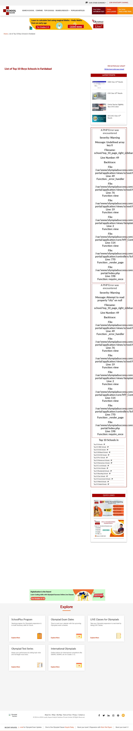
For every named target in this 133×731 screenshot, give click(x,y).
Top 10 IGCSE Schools (100, 455)
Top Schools (49, 10)
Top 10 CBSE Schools (100, 447)
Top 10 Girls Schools (100, 468)
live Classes (111, 10)
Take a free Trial (125, 10)
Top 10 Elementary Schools (102, 463)
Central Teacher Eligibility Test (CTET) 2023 (115, 101)
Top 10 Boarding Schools (101, 473)
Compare (39, 10)
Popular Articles (78, 10)
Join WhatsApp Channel (118, 2)
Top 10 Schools (98, 444)
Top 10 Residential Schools (102, 471)
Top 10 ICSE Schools (100, 450)
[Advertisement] (66, 50)
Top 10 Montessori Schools (102, 460)
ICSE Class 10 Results (115, 89)
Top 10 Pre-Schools (99, 457)
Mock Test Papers (96, 727)
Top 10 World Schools (100, 481)
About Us (47, 715)
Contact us (81, 715)
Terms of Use (67, 715)
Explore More (15, 638)
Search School (28, 10)
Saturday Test (98, 10)
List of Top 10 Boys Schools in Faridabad (22, 34)
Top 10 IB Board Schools (101, 452)
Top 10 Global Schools (100, 484)
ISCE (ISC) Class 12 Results (114, 112)
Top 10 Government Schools (102, 479)
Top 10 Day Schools (100, 476)
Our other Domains (97, 3)
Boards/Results (62, 10)
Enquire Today (59, 727)
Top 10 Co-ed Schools (100, 466)
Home (6, 34)
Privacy (75, 715)
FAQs (53, 715)
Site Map (59, 715)
